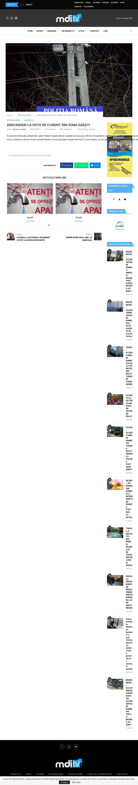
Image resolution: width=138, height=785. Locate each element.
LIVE (106, 31)
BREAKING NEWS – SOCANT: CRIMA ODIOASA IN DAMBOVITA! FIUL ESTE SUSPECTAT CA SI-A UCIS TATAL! (129, 319)
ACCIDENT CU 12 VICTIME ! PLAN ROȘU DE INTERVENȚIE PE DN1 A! (129, 406)
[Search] (131, 31)
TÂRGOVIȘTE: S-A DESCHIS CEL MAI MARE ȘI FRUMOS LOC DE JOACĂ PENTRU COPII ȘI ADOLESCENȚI (129, 546)
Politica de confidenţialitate (99, 774)
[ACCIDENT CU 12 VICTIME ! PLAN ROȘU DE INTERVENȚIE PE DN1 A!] (115, 399)
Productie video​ (75, 774)
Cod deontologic (55, 774)
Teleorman (88, 7)
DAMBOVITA (78, 2)
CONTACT (94, 31)
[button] (21, 5)
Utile (81, 31)
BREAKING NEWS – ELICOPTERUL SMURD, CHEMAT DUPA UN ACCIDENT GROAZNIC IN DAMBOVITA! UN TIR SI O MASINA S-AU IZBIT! (129, 702)
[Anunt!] (30, 198)
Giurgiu (105, 2)
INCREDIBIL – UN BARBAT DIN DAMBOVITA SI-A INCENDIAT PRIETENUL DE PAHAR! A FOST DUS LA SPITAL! (129, 499)
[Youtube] (11, 18)
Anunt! (30, 217)
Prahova (78, 7)
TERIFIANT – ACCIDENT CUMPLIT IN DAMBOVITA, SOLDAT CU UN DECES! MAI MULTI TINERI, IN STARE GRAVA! (129, 365)
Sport (40, 31)
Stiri (30, 31)
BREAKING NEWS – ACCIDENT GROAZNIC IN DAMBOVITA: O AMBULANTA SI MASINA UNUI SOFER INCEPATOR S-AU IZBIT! (129, 271)
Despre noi (16, 774)
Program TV (68, 31)
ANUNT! (29, 5)
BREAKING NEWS (24, 115)
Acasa (9, 115)
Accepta (64, 782)
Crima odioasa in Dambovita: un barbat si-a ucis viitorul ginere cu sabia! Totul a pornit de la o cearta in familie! (129, 644)
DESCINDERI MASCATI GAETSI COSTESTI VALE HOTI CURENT (30, 155)
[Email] (16, 18)
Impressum (122, 774)
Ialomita (114, 2)
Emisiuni (51, 31)
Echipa (28, 774)
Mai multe (76, 782)
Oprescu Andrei (19, 129)
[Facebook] (7, 18)
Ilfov (122, 2)
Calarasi (96, 2)
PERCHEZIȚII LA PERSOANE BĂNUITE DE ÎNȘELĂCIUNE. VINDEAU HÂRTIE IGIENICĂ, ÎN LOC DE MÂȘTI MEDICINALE (129, 592)
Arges (88, 2)
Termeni (40, 774)
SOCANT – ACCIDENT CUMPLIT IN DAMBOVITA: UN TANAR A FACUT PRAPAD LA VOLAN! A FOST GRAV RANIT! (129, 448)
